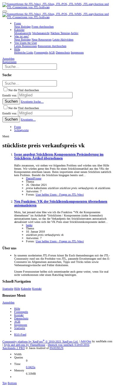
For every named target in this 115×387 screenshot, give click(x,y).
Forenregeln (21, 311)
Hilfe (17, 288)
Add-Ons (85, 341)
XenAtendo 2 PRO (13, 348)
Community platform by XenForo (40, 341)
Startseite (7, 288)
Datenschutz (21, 318)
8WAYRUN (56, 348)
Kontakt (37, 288)
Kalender (26, 288)
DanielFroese (33, 178)
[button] (4, 11)
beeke (29, 225)
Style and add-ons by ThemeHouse (24, 344)
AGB (17, 321)
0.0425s (30, 367)
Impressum (20, 324)
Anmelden (8, 302)
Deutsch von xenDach (68, 344)
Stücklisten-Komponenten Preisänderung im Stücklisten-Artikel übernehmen (59, 156)
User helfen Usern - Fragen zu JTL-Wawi (60, 194)
